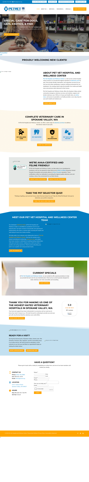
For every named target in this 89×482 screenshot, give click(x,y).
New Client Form (80, 1)
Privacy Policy (41, 433)
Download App (32, 350)
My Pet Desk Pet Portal (39, 1)
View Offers (44, 283)
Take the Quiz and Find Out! (44, 201)
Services (51, 9)
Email (36, 378)
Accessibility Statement (51, 433)
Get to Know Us (15, 250)
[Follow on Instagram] (80, 433)
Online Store (52, 1)
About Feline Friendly (57, 179)
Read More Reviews (17, 318)
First (47, 374)
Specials (68, 9)
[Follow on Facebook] (78, 433)
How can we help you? (40, 383)
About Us (43, 9)
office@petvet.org (20, 378)
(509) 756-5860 (20, 374)
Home (38, 9)
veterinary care (75, 80)
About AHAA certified (38, 179)
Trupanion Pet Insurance (66, 1)
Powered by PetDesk (33, 433)
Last (47, 376)
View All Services (44, 145)
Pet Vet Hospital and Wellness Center (53, 79)
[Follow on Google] (83, 433)
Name (36, 372)
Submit (38, 392)
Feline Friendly (57, 172)
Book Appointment (80, 9)
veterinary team (21, 225)
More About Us (49, 103)
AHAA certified (61, 170)
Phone (35, 380)
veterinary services (59, 122)
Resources (60, 9)
